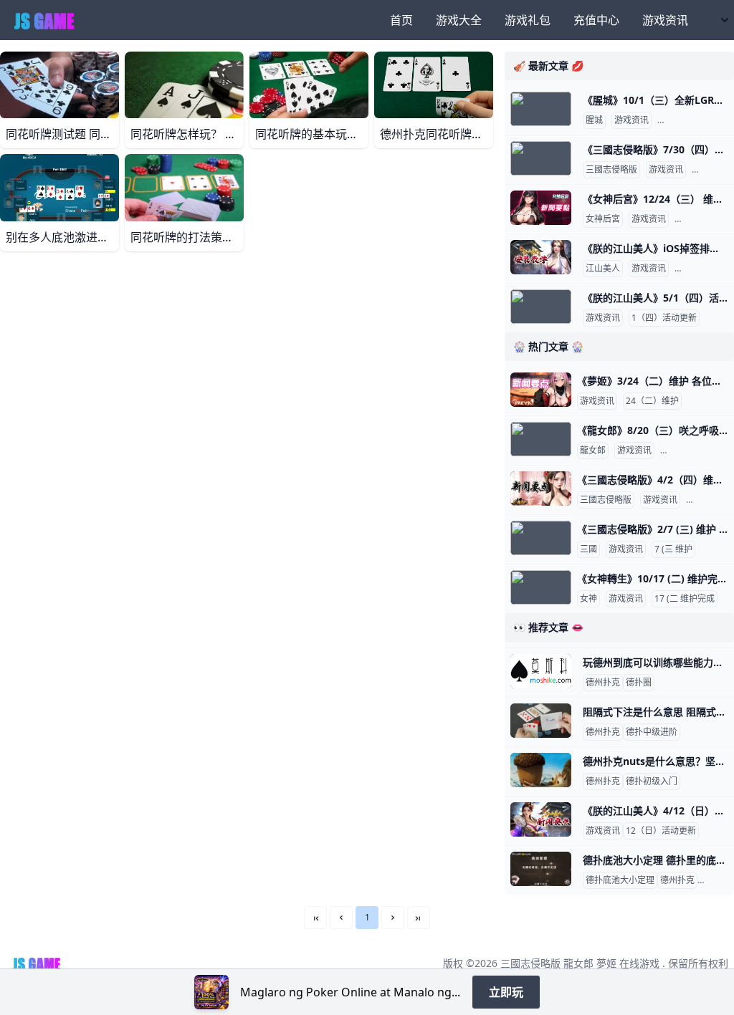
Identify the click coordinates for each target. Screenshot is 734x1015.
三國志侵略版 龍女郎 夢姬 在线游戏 (579, 963)
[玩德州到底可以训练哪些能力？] (540, 671)
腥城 (594, 120)
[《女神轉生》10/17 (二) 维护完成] (540, 587)
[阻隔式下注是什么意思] (540, 720)
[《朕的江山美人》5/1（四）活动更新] (540, 306)
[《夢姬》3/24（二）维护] (540, 389)
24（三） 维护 (705, 219)
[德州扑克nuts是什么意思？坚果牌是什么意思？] (540, 770)
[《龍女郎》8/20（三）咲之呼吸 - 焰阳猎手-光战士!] (540, 439)
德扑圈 (639, 682)
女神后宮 (603, 219)
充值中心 (596, 20)
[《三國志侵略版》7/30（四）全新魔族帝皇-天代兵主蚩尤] (540, 158)
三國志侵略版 (611, 169)
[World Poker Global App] (211, 992)
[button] (341, 917)
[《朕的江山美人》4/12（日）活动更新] (540, 819)
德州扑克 (603, 682)
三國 (588, 549)
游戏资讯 (665, 20)
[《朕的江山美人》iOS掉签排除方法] (540, 257)
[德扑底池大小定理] (540, 869)
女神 (588, 599)
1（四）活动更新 (664, 318)
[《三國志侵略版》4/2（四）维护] (540, 488)
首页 (401, 20)
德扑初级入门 (651, 781)
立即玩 (506, 992)
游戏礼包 (527, 20)
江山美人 (603, 268)
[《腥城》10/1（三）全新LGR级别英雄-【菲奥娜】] (540, 109)
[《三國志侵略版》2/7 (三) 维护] (540, 538)
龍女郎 (593, 450)
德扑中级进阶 (651, 732)
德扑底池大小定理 (620, 880)
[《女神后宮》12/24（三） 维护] (540, 208)
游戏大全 (459, 20)
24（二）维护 (652, 401)
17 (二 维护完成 (684, 599)
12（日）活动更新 (661, 831)
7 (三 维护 (673, 549)
